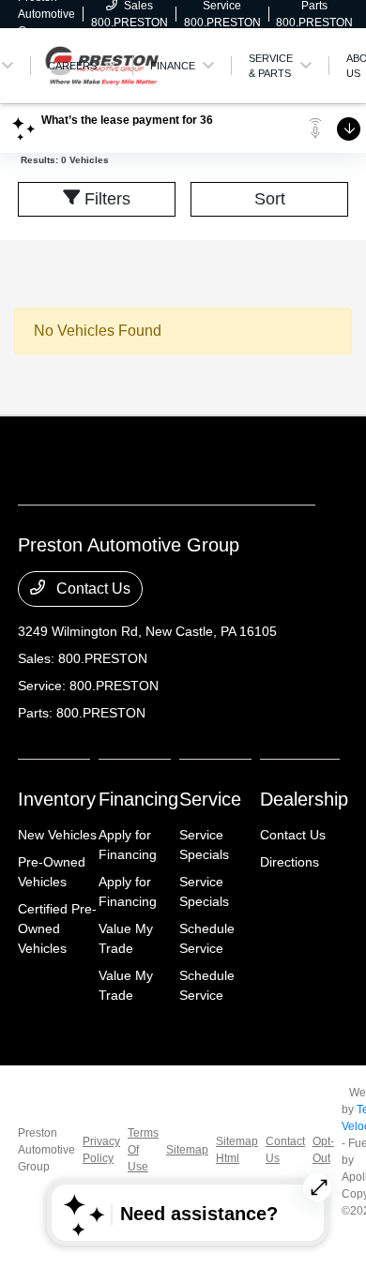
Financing (138, 799)
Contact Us (91, 588)
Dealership (304, 799)
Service (210, 799)
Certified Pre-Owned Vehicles (57, 928)
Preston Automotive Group (46, 1149)
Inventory (57, 799)
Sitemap (187, 1149)
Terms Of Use (143, 1149)
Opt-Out (323, 1150)
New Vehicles (57, 834)
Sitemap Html (237, 1150)
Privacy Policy (101, 1150)
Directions (289, 861)
